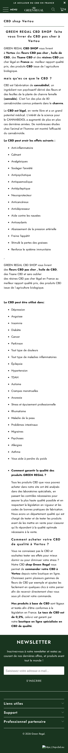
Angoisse (17, 316)
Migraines (17, 431)
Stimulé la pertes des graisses (29, 243)
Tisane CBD (16, 274)
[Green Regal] (34, 9)
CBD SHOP (30, 265)
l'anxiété (27, 168)
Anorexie (17, 398)
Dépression (18, 310)
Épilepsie (16, 364)
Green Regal (38, 734)
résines (47, 57)
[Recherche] (54, 9)
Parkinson (17, 343)
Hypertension (19, 371)
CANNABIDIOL (16, 120)
